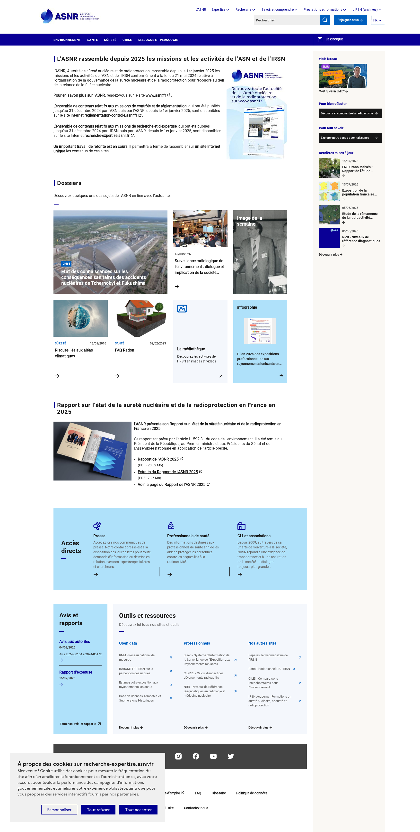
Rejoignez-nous (348, 20)
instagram (178, 756)
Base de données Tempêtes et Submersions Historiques (140, 698)
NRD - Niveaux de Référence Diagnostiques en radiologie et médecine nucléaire (204, 691)
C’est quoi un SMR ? (332, 91)
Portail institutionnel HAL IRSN (269, 669)
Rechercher (325, 20)
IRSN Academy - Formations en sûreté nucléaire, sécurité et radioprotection (269, 701)
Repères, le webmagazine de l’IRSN (268, 657)
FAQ (198, 793)
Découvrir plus (129, 727)
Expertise (218, 9)
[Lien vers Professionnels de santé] (170, 573)
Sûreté (110, 39)
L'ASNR (201, 9)
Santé (92, 39)
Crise (127, 39)
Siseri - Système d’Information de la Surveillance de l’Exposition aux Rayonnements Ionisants (207, 659)
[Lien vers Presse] (96, 573)
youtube (213, 756)
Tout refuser (98, 810)
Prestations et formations (323, 9)
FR (375, 20)
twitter (231, 756)
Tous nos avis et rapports (78, 724)
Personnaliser (59, 810)
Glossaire (219, 793)
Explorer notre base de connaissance (345, 137)
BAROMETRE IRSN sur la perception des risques (136, 671)
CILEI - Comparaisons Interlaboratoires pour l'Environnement (263, 683)
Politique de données (251, 793)
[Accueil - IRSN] (70, 16)
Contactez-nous (196, 808)
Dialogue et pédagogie (158, 39)
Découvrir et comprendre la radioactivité (347, 113)
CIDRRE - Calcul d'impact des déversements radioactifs (204, 675)
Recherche (243, 9)
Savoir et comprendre (278, 9)
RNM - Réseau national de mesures (137, 657)
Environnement (67, 39)
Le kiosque (334, 39)
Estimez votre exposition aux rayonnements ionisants (138, 685)
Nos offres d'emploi (165, 793)
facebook (196, 756)
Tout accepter (138, 810)
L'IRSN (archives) (365, 9)
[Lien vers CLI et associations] (240, 573)
